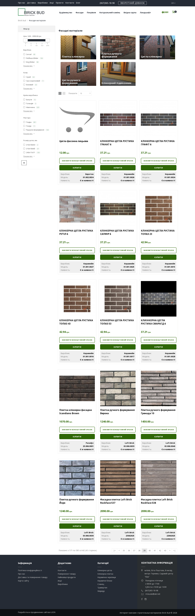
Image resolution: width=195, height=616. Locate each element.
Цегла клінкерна (151, 56)
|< (114, 550)
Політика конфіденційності (30, 570)
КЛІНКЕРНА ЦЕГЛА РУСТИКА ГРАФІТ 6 (158, 143)
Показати (72, 93)
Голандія (31, 103)
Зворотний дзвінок (132, 3)
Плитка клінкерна (73, 56)
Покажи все (28, 66)
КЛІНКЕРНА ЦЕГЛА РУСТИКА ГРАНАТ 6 (117, 143)
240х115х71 (33, 152)
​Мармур (101, 591)
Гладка (31, 122)
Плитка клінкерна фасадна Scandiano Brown (75, 411)
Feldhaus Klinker (34, 58)
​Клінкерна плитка (105, 574)
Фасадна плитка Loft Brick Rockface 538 (157, 501)
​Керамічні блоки (105, 580)
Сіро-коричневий (35, 81)
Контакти (69, 2)
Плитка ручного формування (111, 55)
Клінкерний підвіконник (116, 83)
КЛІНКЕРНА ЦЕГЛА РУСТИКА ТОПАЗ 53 (117, 322)
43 (165, 550)
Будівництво (65, 12)
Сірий (30, 77)
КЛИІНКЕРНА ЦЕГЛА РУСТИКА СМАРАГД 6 (153, 322)
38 (139, 550)
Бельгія (31, 100)
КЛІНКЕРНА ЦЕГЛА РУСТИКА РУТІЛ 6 (76, 232)
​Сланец (101, 584)
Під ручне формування (37, 130)
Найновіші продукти (67, 577)
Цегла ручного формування (71, 82)
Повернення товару (67, 574)
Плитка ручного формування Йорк (76, 501)
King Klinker (32, 62)
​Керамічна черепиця (107, 577)
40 (150, 550)
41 (155, 550)
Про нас (21, 2)
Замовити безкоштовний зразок (77, 161)
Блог (78, 2)
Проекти (59, 2)
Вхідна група (130, 12)
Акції (52, 2)
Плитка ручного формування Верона (117, 411)
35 (124, 550)
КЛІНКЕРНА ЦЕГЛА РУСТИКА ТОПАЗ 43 (76, 322)
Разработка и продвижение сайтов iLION (36, 612)
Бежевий (31, 85)
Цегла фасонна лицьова (73, 141)
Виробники (43, 2)
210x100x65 (32, 149)
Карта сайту (23, 580)
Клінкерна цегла (105, 570)
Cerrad (30, 54)
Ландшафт (145, 12)
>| (174, 550)
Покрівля (91, 12)
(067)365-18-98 (107, 3)
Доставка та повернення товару (32, 577)
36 (129, 550)
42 (160, 550)
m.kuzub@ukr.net (153, 594)
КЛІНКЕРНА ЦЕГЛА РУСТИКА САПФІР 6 (117, 232)
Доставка (31, 2)
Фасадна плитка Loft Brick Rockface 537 (116, 501)
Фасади (79, 12)
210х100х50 (32, 145)
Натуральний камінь (109, 12)
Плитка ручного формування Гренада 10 (158, 411)
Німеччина (32, 107)
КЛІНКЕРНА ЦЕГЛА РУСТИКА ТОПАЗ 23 (158, 232)
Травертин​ (102, 587)
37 (134, 550)
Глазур (30, 126)
